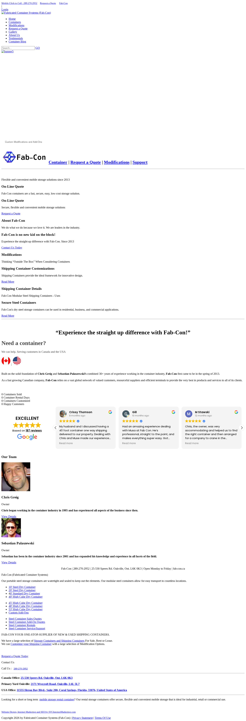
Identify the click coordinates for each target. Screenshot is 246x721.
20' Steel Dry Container (22, 590)
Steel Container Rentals (22, 625)
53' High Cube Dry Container (26, 609)
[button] (241, 427)
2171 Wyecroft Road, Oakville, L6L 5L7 (55, 683)
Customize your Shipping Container (31, 643)
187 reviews (34, 430)
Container (58, 162)
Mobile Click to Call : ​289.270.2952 (19, 3)
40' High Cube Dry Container (26, 596)
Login (4, 9)
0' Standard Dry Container (25, 593)
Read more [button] (66, 443)
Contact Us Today (11, 247)
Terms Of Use (103, 717)
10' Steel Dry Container (22, 587)
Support (140, 162)
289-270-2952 (21, 668)
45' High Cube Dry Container (26, 602)
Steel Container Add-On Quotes (27, 621)
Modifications (116, 162)
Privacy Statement (82, 717)
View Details (8, 516)
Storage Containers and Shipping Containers (59, 640)
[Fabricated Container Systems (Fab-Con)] (26, 12)
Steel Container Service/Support (27, 628)
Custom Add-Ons (19, 612)
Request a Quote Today (14, 656)
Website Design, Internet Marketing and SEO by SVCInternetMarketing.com (38, 712)
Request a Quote (48, 3)
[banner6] (7, 51)
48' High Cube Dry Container (26, 606)
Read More (7, 281)
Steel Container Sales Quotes (25, 618)
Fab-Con (63, 3)
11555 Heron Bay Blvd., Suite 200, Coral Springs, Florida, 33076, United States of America (72, 690)
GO (37, 47)
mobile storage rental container (56, 699)
